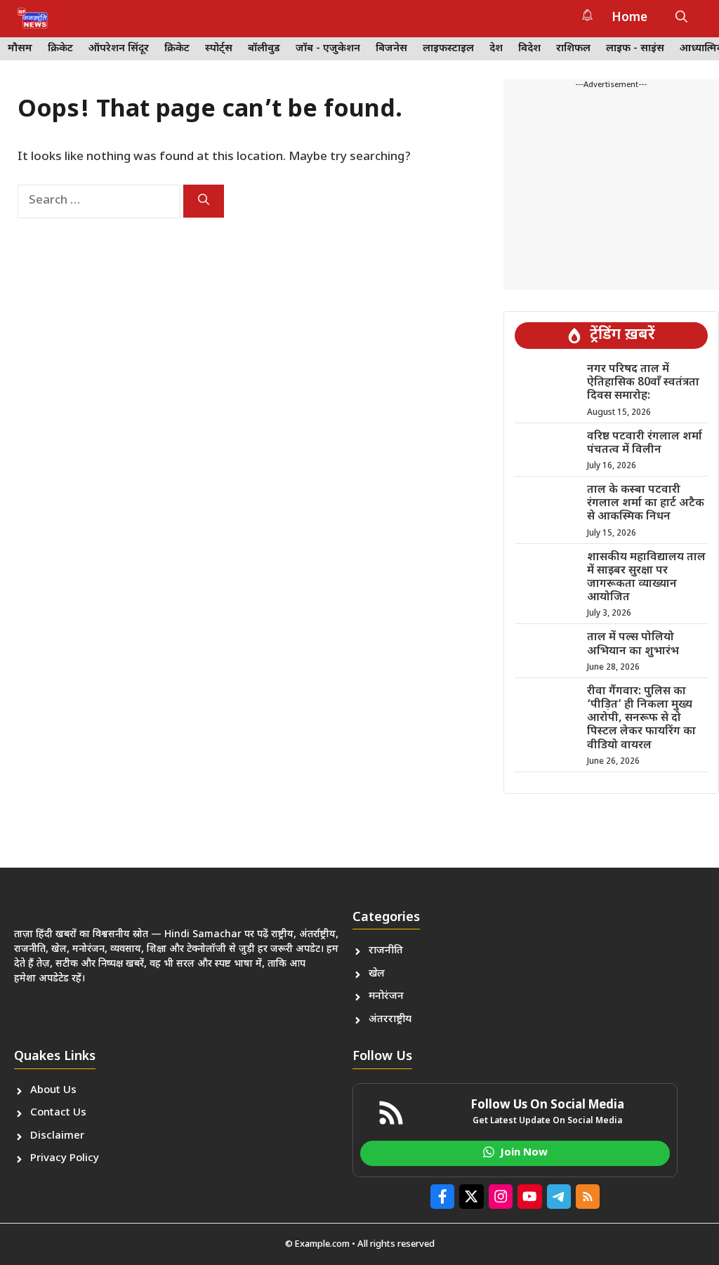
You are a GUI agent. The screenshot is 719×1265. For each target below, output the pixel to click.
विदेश (529, 48)
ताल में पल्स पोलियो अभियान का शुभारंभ (633, 644)
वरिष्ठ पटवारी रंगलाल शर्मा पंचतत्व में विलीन (644, 444)
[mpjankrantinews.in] (33, 18)
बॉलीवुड (264, 48)
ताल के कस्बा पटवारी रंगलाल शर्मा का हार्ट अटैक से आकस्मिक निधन (645, 503)
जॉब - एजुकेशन (328, 48)
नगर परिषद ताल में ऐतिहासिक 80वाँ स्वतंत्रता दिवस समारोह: (643, 383)
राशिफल (573, 48)
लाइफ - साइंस (635, 48)
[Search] (203, 201)
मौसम (20, 48)
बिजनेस (391, 48)
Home (629, 18)
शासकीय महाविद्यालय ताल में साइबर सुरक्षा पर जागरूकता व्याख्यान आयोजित (646, 578)
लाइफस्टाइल (448, 48)
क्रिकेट (60, 48)
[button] (681, 18)
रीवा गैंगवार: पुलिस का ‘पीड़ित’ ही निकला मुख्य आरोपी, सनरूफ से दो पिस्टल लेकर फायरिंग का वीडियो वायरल (641, 718)
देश (496, 48)
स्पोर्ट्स (218, 48)
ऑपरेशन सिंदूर (118, 48)
